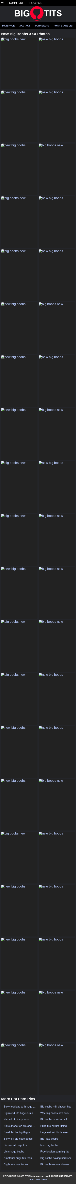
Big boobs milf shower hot (55, 1106)
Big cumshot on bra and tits (20, 1125)
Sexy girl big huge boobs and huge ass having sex (20, 1138)
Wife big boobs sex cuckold (56, 1113)
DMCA (32, 1180)
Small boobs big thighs (17, 1132)
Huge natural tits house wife (56, 1132)
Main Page (8, 25)
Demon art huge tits (15, 1145)
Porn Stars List (64, 25)
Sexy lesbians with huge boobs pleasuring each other (20, 1106)
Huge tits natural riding (53, 1125)
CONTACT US (41, 1180)
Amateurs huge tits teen (18, 1158)
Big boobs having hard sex (56, 1158)
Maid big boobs (49, 1145)
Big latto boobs (49, 1138)
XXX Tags (24, 25)
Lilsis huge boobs (14, 1151)
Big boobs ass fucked (16, 1164)
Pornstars (42, 25)
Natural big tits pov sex (17, 1119)
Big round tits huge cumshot (20, 1113)
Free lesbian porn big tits (54, 1151)
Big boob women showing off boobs (56, 1164)
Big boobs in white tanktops (56, 1119)
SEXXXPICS (35, 3)
